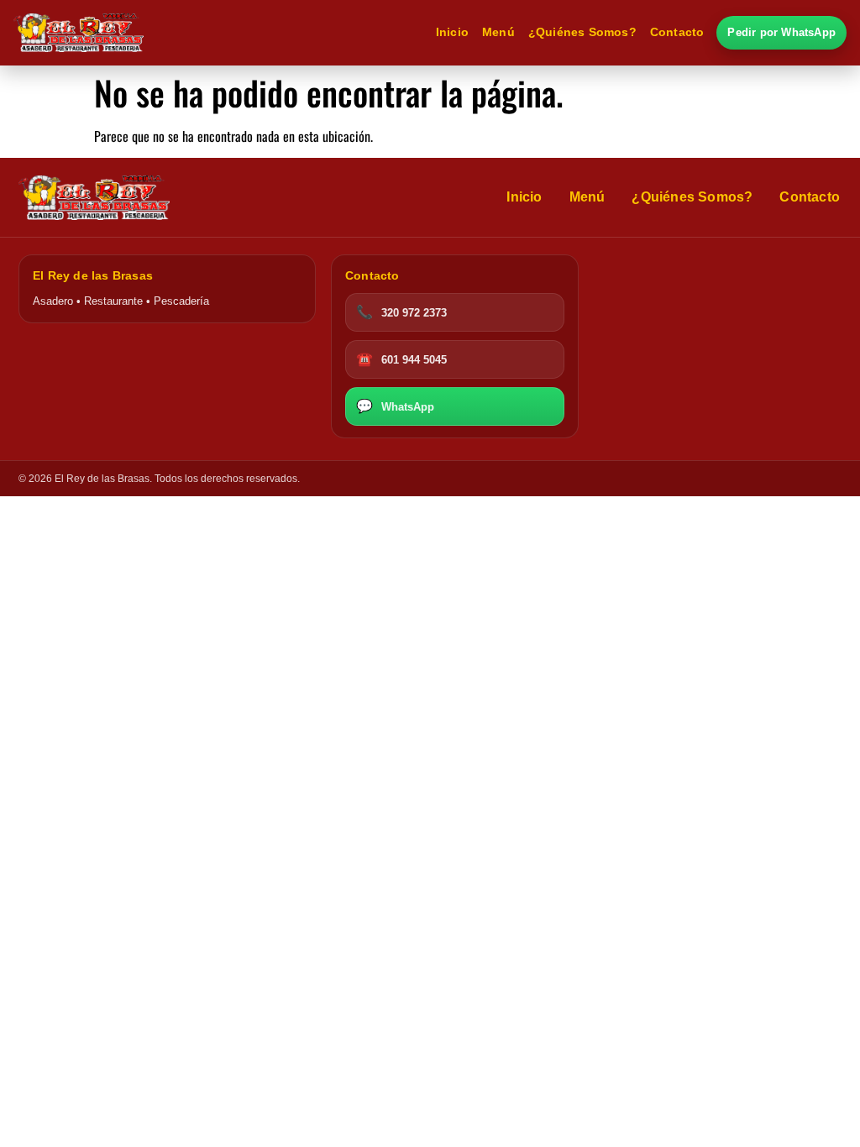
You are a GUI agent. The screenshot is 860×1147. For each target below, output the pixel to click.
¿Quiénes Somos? (582, 32)
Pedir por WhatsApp (781, 32)
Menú (498, 32)
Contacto (677, 32)
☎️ (401, 359)
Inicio (452, 32)
